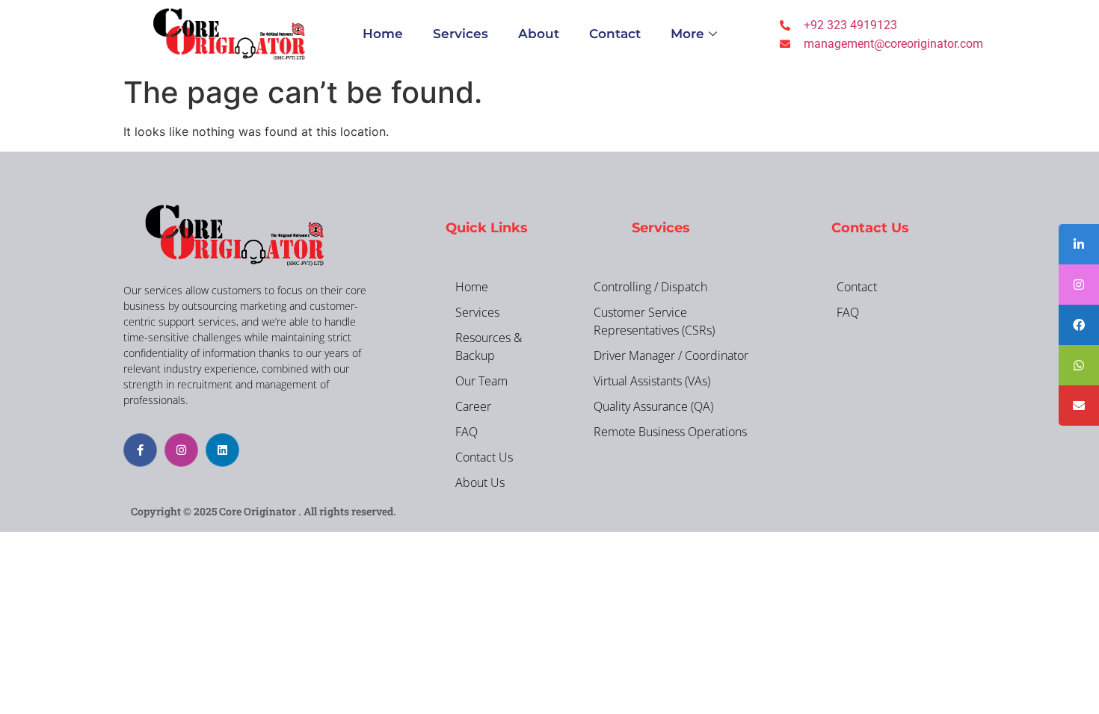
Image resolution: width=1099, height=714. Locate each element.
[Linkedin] (222, 450)
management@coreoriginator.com (893, 44)
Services (460, 33)
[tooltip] (1079, 244)
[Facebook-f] (140, 450)
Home (383, 33)
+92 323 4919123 (850, 25)
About (538, 33)
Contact (615, 33)
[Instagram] (181, 450)
